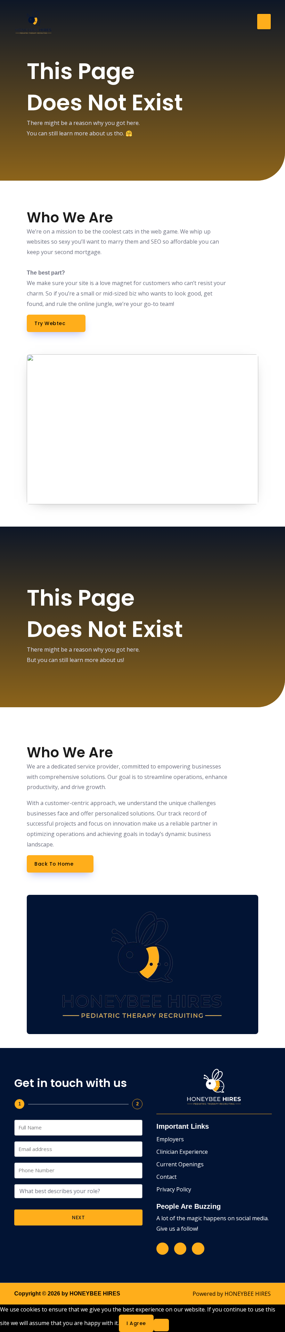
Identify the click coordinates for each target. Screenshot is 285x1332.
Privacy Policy (173, 1189)
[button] (264, 21)
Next (78, 1217)
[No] (161, 1325)
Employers (170, 1139)
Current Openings (180, 1164)
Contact (166, 1177)
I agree (136, 1323)
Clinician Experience (182, 1152)
